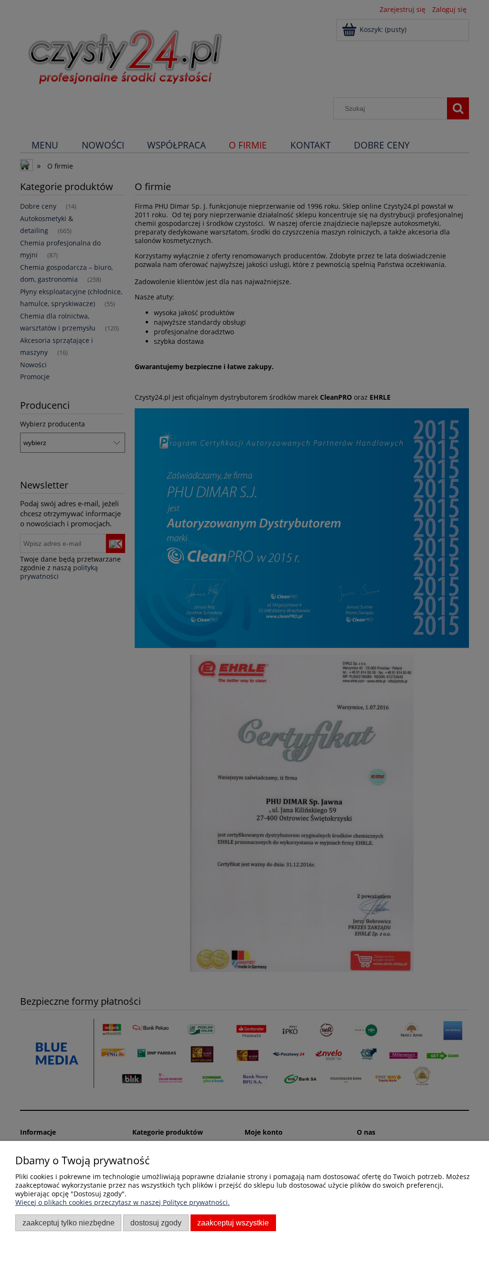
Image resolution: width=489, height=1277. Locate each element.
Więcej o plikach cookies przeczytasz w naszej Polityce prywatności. (122, 1202)
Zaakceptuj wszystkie (233, 1222)
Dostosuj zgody (155, 1222)
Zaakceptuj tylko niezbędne (68, 1222)
